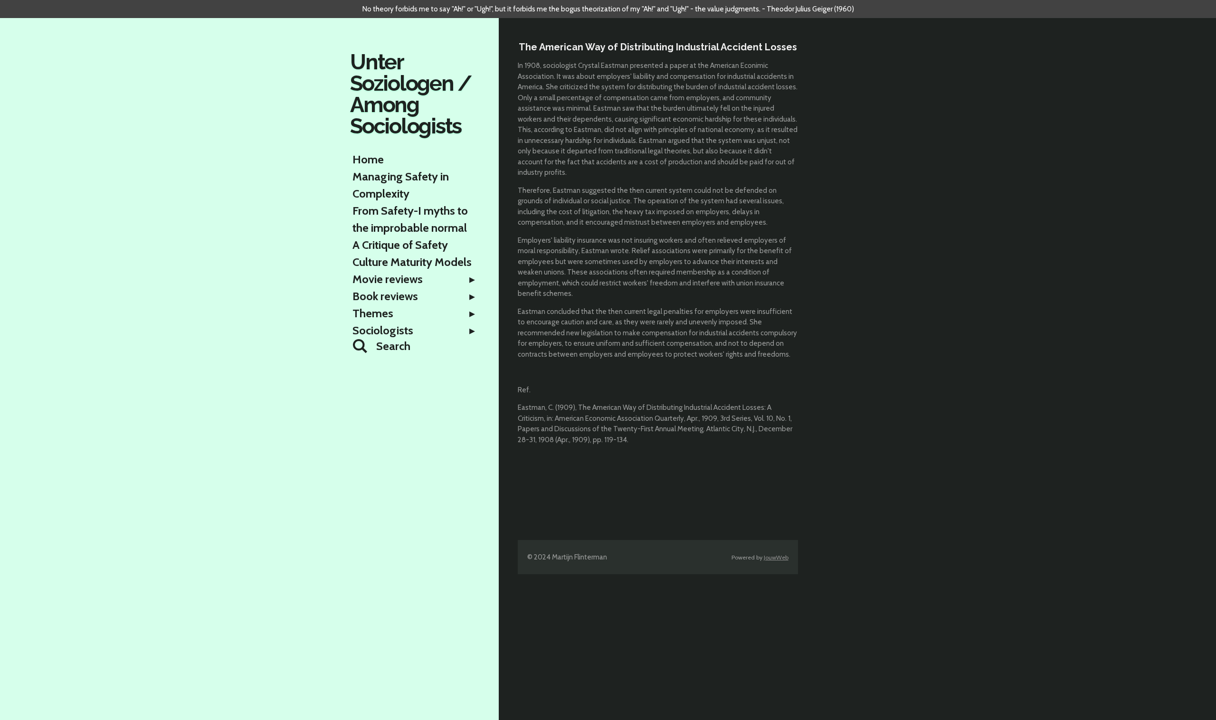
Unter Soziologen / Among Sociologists (410, 94)
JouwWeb (776, 557)
